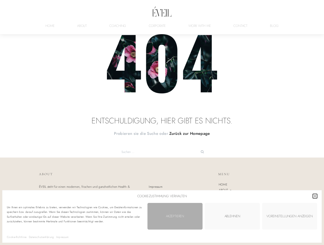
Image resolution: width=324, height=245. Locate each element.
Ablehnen (232, 216)
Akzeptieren (175, 216)
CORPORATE (157, 25)
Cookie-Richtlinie (17, 237)
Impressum (62, 237)
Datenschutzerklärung (41, 237)
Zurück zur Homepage (189, 133)
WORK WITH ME (199, 25)
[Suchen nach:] (162, 152)
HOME (49, 25)
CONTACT (240, 25)
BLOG (274, 25)
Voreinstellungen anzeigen (289, 216)
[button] (315, 196)
